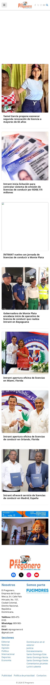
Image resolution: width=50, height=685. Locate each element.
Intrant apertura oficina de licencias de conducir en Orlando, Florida (24, 438)
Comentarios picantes (37, 663)
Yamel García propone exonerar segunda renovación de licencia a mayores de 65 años (22, 119)
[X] (38, 5)
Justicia (30, 648)
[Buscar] (47, 5)
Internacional (8, 654)
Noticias (5, 644)
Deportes (6, 657)
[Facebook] (35, 5)
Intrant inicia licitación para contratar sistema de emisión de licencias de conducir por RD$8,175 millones (22, 188)
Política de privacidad (24, 675)
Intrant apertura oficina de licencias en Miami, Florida (24, 379)
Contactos (41, 675)
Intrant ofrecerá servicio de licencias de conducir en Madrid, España (24, 497)
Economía (6, 660)
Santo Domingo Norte (37, 657)
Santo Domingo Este (36, 654)
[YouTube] (44, 5)
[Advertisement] (25, 39)
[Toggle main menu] (4, 5)
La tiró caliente (34, 666)
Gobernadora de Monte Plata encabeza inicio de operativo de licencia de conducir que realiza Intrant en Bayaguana (21, 317)
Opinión (5, 648)
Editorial (6, 641)
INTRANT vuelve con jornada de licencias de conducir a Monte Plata (23, 256)
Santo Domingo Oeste (37, 660)
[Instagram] (41, 5)
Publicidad (7, 675)
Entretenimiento (34, 651)
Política (5, 651)
